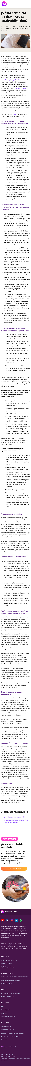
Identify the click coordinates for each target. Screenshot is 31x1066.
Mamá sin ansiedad (7, 997)
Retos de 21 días (6, 983)
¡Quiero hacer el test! (14, 868)
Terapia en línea (6, 964)
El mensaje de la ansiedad (10, 1036)
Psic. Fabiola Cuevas (8, 1030)
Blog (2, 1006)
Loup (15, 114)
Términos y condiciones (8, 1056)
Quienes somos (6, 1026)
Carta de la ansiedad (8, 1017)
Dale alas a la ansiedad (9, 960)
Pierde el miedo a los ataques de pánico (14, 977)
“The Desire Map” (20, 88)
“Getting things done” (12, 80)
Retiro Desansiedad (7, 967)
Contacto (4, 1040)
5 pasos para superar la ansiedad (12, 1033)
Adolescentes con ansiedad (10, 993)
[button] (28, 4)
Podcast (4, 1013)
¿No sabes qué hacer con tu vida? (15, 817)
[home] (4, 3)
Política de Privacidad (7, 1054)
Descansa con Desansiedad (10, 980)
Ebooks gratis (5, 1010)
